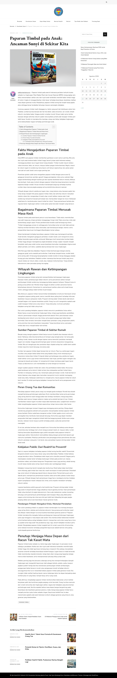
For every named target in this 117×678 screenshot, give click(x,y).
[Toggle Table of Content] (53, 127)
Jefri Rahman (12, 99)
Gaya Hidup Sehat (45, 21)
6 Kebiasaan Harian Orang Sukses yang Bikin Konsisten (94, 60)
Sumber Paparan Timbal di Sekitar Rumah (34, 136)
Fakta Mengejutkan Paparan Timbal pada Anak (34, 129)
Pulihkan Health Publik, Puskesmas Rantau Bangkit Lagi (44, 661)
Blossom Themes (78, 675)
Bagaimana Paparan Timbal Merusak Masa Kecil (34, 131)
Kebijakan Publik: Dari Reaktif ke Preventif (34, 139)
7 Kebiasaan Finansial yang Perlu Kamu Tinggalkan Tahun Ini (92, 69)
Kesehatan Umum (31, 21)
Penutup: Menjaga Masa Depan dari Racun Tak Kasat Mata (37, 143)
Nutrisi (68, 21)
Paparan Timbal (24, 602)
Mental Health (58, 21)
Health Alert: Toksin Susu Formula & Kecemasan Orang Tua (43, 635)
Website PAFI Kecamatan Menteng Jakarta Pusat (34, 675)
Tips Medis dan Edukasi (81, 21)
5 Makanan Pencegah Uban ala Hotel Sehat (93, 64)
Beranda (19, 21)
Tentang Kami (96, 21)
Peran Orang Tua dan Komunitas (31, 138)
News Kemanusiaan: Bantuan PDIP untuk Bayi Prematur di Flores (93, 48)
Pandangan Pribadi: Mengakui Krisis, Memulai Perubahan (38, 141)
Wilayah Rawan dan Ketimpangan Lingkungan (33, 134)
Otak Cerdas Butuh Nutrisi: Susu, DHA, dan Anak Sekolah (93, 54)
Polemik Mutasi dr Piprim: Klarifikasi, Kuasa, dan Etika (43, 648)
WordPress (95, 675)
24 (82, 99)
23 (105, 95)
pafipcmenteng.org (24, 92)
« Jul (82, 108)
